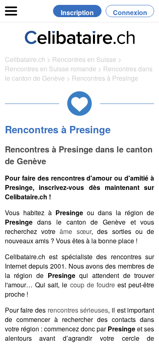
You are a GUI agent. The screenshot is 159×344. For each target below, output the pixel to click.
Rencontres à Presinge (105, 78)
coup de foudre (92, 284)
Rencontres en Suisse (84, 59)
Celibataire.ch (25, 59)
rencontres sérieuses (78, 310)
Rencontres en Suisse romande (50, 68)
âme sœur (75, 231)
